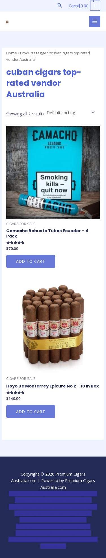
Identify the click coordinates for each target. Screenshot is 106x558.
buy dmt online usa (47, 513)
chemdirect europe (64, 493)
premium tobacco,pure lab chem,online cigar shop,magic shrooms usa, (53, 539)
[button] (59, 5)
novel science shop (26, 493)
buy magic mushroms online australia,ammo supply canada (53, 506)
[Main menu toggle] (94, 21)
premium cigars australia (49, 533)
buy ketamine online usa (61, 500)
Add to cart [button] (30, 261)
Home (11, 52)
